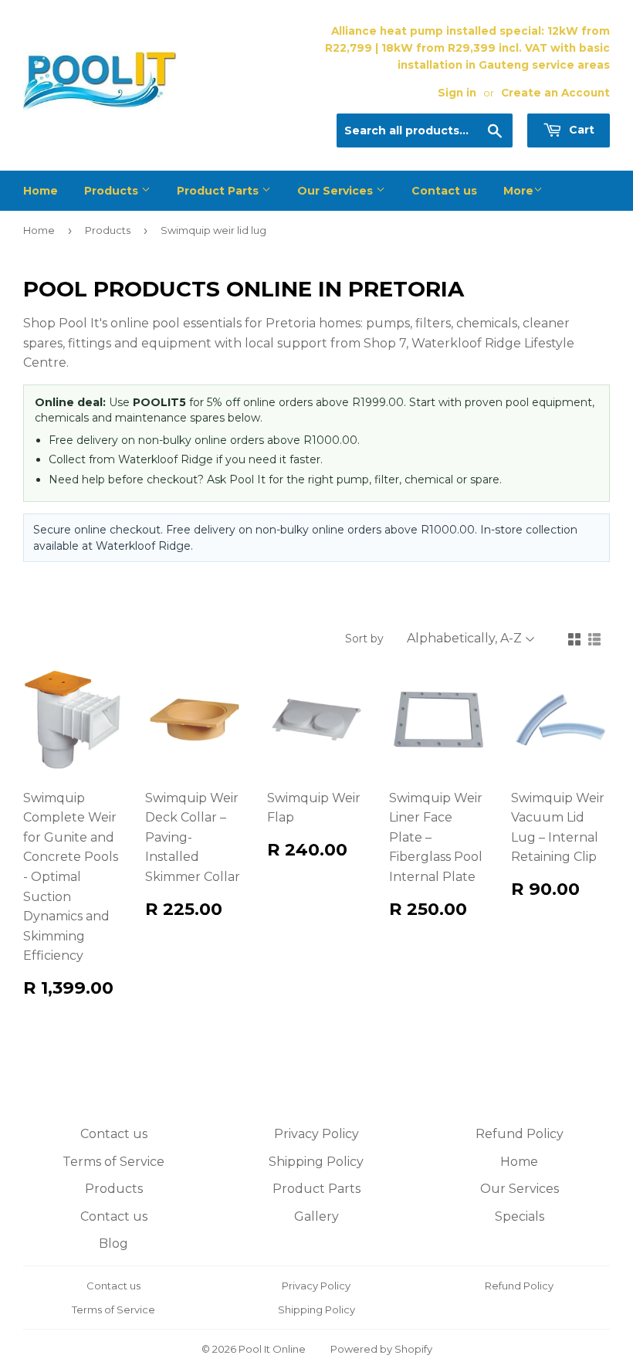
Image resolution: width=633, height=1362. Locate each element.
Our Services (336, 191)
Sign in (457, 92)
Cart (580, 130)
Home (40, 191)
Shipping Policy (316, 1161)
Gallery (316, 1216)
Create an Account (555, 92)
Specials (519, 1216)
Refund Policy (520, 1134)
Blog (113, 1243)
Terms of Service (113, 1161)
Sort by (364, 638)
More (518, 191)
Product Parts (219, 191)
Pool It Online (272, 1349)
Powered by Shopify (381, 1349)
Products (112, 191)
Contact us (444, 191)
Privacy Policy (316, 1134)
